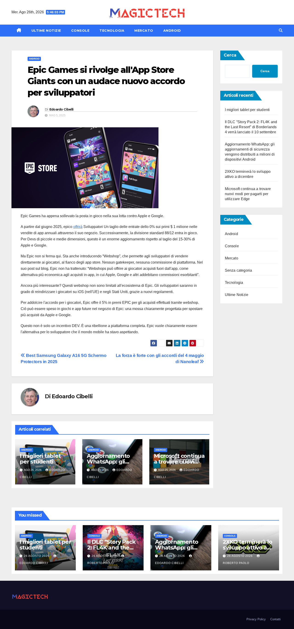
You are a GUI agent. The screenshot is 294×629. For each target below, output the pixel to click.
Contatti (275, 619)
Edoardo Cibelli (61, 109)
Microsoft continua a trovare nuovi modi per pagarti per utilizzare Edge (248, 194)
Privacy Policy (256, 619)
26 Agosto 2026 (37, 556)
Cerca (230, 55)
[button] (281, 30)
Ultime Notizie (46, 30)
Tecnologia (111, 30)
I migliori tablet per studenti (40, 459)
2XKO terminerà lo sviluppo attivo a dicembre (247, 547)
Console (80, 30)
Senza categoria (238, 270)
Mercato (143, 30)
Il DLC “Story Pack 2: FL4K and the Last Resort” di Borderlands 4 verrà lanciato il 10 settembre (251, 127)
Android (172, 30)
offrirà (77, 227)
